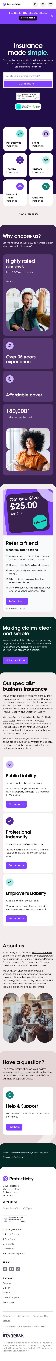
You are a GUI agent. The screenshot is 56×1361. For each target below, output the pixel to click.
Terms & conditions (41, 1316)
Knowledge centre (12, 1230)
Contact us (8, 1249)
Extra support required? (14, 1254)
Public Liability (20, 709)
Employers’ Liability (35, 712)
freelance (25, 730)
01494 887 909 (10, 1202)
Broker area (8, 1303)
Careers (6, 1288)
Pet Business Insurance (31, 959)
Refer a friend (28, 18)
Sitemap (6, 1321)
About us (7, 1283)
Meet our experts (11, 1298)
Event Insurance (30, 962)
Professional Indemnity (41, 709)
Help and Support (11, 1235)
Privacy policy (9, 1316)
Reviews (6, 1293)
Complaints (8, 1244)
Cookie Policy (24, 1316)
